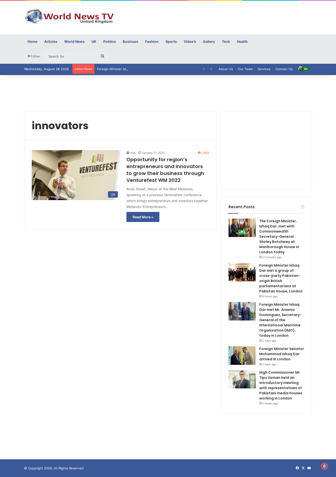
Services (264, 69)
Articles (50, 41)
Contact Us (284, 69)
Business (130, 41)
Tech (226, 41)
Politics (109, 41)
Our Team (245, 69)
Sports (171, 41)
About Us (225, 69)
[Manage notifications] (324, 466)
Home (32, 41)
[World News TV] (69, 16)
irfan (133, 153)
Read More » (143, 217)
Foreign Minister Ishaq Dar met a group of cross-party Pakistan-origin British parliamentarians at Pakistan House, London (281, 278)
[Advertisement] (217, 17)
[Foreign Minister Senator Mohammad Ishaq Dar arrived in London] (242, 355)
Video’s (190, 41)
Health (242, 41)
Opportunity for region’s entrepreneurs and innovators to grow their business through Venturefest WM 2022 (165, 170)
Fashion (152, 41)
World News (74, 41)
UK (94, 41)
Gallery (209, 41)
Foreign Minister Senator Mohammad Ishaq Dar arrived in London (281, 354)
